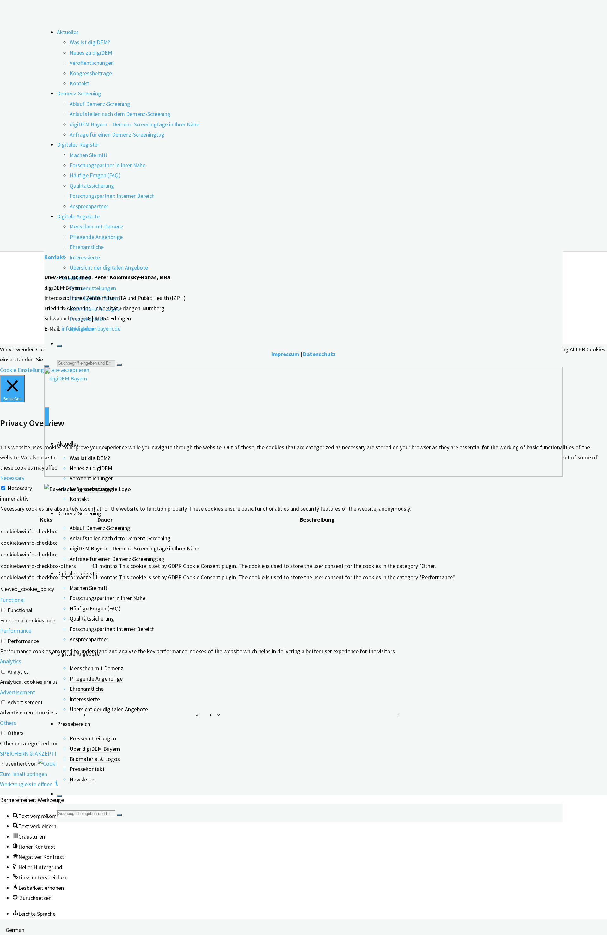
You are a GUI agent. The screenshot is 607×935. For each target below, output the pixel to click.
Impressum (285, 354)
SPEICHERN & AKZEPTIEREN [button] (35, 753)
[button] (29, 784)
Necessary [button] (12, 478)
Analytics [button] (10, 661)
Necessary (20, 488)
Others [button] (8, 722)
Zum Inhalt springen (23, 774)
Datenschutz (319, 354)
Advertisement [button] (17, 692)
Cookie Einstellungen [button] (25, 369)
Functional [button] (12, 600)
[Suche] (59, 346)
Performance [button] (15, 630)
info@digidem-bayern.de (91, 328)
